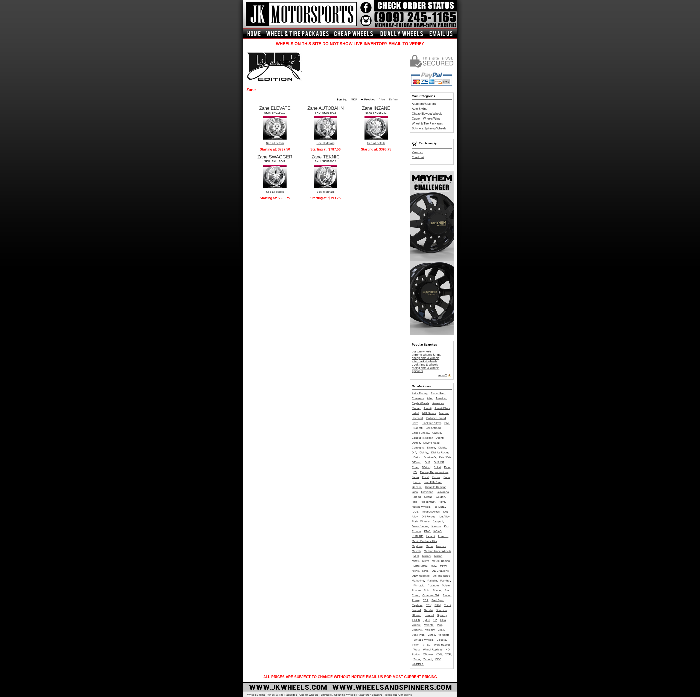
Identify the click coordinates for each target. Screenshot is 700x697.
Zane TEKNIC (325, 157)
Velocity (429, 629)
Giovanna (427, 491)
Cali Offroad (433, 427)
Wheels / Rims (256, 694)
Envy (447, 467)
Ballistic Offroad (436, 418)
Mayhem (417, 546)
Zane (416, 659)
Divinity (423, 452)
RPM (437, 605)
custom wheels (422, 351)
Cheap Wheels (308, 694)
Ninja (425, 570)
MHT (416, 555)
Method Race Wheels (437, 551)
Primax (437, 590)
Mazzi (429, 546)
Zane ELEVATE (274, 108)
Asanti (427, 408)
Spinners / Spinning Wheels (337, 694)
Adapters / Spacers (370, 694)
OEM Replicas (421, 575)
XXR (448, 654)
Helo (415, 501)
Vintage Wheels (423, 639)
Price (382, 99)
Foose (436, 477)
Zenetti (427, 659)
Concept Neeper (422, 437)
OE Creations (440, 570)
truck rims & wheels (425, 364)
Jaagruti (438, 521)
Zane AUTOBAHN (325, 108)
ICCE (415, 511)
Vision (415, 644)
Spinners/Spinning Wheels (429, 128)
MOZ (434, 565)
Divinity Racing (440, 452)
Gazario (417, 486)
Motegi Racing (441, 560)
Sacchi (428, 610)
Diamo (431, 447)
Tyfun (426, 619)
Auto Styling (419, 108)
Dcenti (440, 437)
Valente (429, 624)
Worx (416, 649)
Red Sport (437, 600)
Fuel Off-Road (433, 482)
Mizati (415, 560)
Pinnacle (418, 585)
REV (428, 605)
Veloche (417, 629)
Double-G (430, 457)
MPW (443, 565)
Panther (445, 580)
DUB (427, 462)
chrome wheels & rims (426, 354)
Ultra (443, 619)
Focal (425, 477)
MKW (425, 560)
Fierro (415, 477)
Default (393, 99)
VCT (439, 624)
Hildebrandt (428, 501)
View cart (417, 152)
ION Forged (428, 516)
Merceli (416, 551)
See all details (275, 142)
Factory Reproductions (434, 472)
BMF (447, 422)
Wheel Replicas (432, 649)
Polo (427, 590)
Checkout (418, 157)
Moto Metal (420, 565)
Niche (415, 570)
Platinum (433, 585)
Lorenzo (443, 536)
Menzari (441, 546)
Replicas (417, 605)
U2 (435, 619)
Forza (417, 482)
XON (439, 654)
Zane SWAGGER (274, 157)
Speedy (442, 615)
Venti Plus (418, 634)
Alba (430, 398)
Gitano (428, 496)
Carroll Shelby (420, 432)
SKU (354, 99)
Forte (447, 477)
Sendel (429, 615)
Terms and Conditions (398, 694)
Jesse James (420, 526)
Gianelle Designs (435, 486)
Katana (436, 526)
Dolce (417, 457)
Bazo (415, 422)
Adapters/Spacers (424, 103)
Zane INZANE (376, 108)
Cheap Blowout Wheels (427, 113)
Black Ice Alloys (431, 422)
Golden (440, 496)
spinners (417, 371)
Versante (444, 634)
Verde (431, 634)
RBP (425, 600)
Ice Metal (439, 506)
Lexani (430, 536)
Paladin (432, 580)
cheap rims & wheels (425, 358)
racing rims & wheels (425, 367)
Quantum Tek (430, 595)
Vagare (416, 624)
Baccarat (417, 418)
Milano (438, 555)
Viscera (441, 639)
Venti (441, 629)
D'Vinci (426, 467)
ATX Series (429, 413)
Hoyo (442, 501)
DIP (414, 452)
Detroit (416, 442)
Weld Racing (442, 644)
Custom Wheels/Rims (426, 118)
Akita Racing (420, 393)
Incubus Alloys (431, 511)
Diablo (442, 447)
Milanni (426, 555)
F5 (415, 472)
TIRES (416, 619)
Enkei (437, 467)
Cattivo (436, 432)
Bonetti (417, 427)
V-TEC (427, 644)
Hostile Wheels (421, 506)
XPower (428, 654)
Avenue (444, 413)
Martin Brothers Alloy (424, 541)
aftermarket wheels (424, 361)
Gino (415, 491)
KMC (427, 531)
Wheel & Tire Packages (427, 123)
